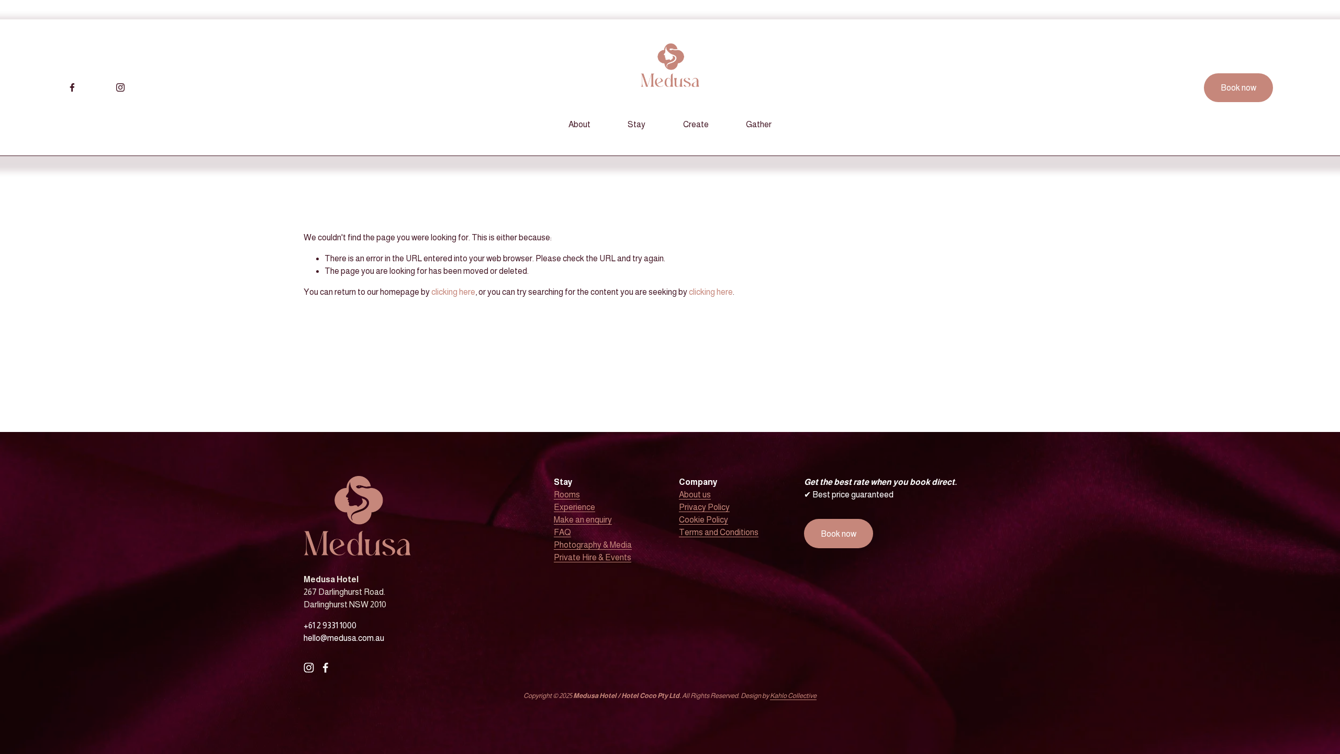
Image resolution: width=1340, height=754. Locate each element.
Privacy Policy (704, 507)
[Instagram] (120, 87)
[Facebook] (72, 87)
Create (696, 124)
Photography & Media (593, 544)
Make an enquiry (583, 519)
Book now (1238, 87)
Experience (574, 507)
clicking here (453, 291)
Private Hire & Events (592, 557)
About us (695, 494)
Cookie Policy (703, 519)
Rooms (567, 494)
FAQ (562, 532)
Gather (759, 124)
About (579, 124)
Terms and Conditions (718, 532)
